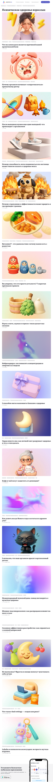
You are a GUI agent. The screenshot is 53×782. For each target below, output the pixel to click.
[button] (4, 5)
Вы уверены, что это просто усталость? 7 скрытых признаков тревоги (24, 284)
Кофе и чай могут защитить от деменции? (20, 480)
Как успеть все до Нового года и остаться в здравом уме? (24, 519)
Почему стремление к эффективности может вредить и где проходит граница (26, 205)
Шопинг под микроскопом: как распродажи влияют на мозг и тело (26, 612)
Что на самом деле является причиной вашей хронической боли (22, 45)
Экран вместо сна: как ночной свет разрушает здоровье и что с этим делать (26, 442)
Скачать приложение (45, 2)
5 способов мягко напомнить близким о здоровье (23, 403)
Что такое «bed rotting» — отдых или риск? (20, 734)
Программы (27, 2)
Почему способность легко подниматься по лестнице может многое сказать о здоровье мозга (25, 165)
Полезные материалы (20, 2)
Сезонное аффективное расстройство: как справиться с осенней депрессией (26, 655)
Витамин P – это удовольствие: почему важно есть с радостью (24, 245)
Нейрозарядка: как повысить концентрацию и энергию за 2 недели (22, 364)
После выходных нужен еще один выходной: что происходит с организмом (23, 125)
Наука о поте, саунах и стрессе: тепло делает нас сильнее (23, 324)
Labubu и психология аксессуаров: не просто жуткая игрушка (25, 773)
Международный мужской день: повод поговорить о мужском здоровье (25, 599)
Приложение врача (35, 2)
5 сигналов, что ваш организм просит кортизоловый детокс (25, 559)
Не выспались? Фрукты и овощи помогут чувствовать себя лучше (25, 695)
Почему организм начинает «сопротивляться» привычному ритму (22, 85)
